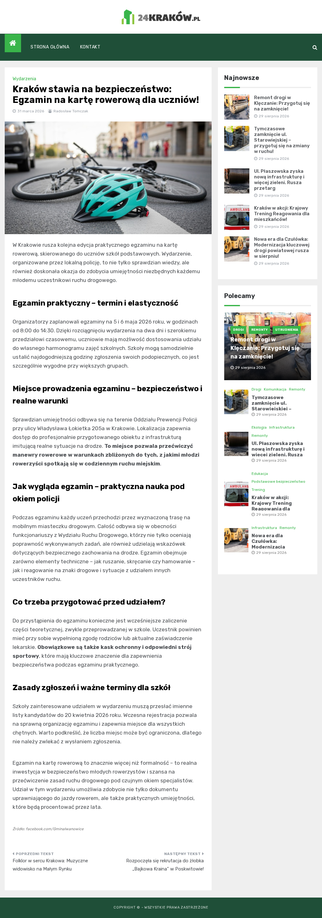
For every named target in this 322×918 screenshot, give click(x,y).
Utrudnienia (286, 330)
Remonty (259, 330)
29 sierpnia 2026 (271, 414)
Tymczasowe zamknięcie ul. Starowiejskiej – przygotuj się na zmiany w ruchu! (282, 140)
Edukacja (260, 473)
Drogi (238, 330)
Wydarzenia (24, 79)
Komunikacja (275, 389)
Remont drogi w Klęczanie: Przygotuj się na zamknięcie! (282, 103)
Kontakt (90, 47)
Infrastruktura (282, 427)
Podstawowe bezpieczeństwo (278, 481)
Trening (258, 489)
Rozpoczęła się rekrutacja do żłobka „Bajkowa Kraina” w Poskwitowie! (165, 865)
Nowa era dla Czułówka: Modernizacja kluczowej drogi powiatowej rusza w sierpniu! (281, 247)
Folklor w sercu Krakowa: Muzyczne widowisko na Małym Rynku (50, 865)
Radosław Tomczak (70, 111)
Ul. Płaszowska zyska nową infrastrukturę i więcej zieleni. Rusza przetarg (279, 179)
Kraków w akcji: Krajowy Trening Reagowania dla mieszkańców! (281, 213)
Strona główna (50, 47)
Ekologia (259, 427)
